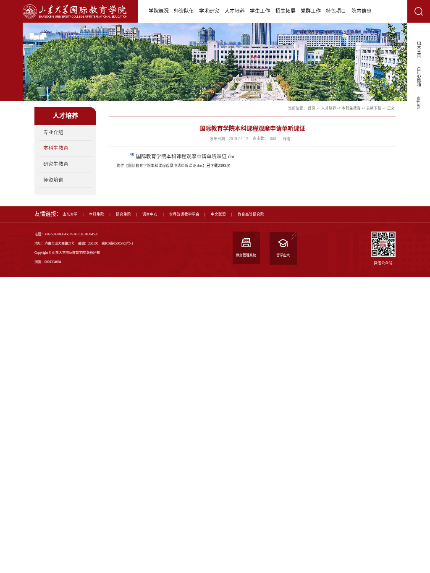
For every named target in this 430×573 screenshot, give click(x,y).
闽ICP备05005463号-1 (117, 243)
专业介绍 (53, 132)
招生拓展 (285, 11)
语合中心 (149, 214)
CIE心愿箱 (419, 76)
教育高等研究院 (251, 214)
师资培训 (53, 180)
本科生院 (96, 214)
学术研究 (209, 11)
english (419, 102)
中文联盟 (218, 214)
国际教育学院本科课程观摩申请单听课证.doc (185, 156)
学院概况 (159, 11)
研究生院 (123, 214)
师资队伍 (184, 11)
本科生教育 (55, 148)
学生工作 (260, 11)
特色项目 (336, 11)
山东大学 (70, 214)
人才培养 (235, 11)
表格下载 (373, 108)
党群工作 (311, 11)
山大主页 (419, 49)
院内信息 (361, 11)
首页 (311, 108)
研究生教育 (55, 164)
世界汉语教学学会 (184, 214)
